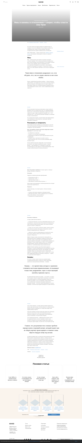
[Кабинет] (72, 2)
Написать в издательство (65, 439)
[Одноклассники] (28, 439)
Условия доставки (28, 428)
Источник (28, 167)
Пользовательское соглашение (62, 427)
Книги (24, 5)
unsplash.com (38, 347)
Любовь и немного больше (60, 66)
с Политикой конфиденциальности (33, 441)
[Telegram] (30, 439)
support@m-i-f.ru (12, 432)
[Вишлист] (75, 2)
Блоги (58, 5)
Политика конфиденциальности (62, 429)
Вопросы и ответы (28, 425)
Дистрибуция (43, 428)
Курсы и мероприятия (31, 5)
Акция (39, 5)
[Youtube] (24, 439)
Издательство (52, 5)
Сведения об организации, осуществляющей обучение (61, 426)
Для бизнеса (45, 5)
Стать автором (43, 425)
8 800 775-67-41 (12, 427)
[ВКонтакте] (26, 439)
